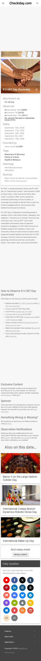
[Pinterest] (6, 587)
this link (7, 438)
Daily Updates (11, 563)
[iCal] (30, 610)
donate (20, 314)
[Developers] (14, 618)
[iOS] (22, 603)
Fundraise (9, 314)
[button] (3, 3)
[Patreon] (6, 595)
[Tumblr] (30, 580)
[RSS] (22, 610)
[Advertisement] (20, 28)
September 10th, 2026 (14, 133)
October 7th (12, 113)
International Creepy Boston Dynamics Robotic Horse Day (20, 510)
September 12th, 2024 (14, 128)
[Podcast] (6, 603)
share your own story (13, 325)
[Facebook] (14, 580)
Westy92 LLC (22, 648)
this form (8, 423)
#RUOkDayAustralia (13, 168)
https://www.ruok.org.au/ (16, 181)
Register (8, 309)
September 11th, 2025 (14, 130)
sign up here (25, 438)
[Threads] (30, 587)
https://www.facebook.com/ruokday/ (21, 178)
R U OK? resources (26, 303)
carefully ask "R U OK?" (23, 311)
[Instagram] (22, 587)
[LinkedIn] (14, 587)
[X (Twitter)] (22, 580)
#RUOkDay (9, 170)
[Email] (6, 618)
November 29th (14, 110)
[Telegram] (30, 595)
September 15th (14, 115)
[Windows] (6, 610)
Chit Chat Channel (29, 322)
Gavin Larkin (10, 146)
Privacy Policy (9, 652)
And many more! (20, 549)
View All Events (20, 555)
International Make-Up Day (18, 540)
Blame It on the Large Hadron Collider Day (20, 478)
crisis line (13, 336)
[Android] (14, 603)
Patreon (8, 395)
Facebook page (29, 317)
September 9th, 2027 (14, 136)
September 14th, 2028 (14, 139)
